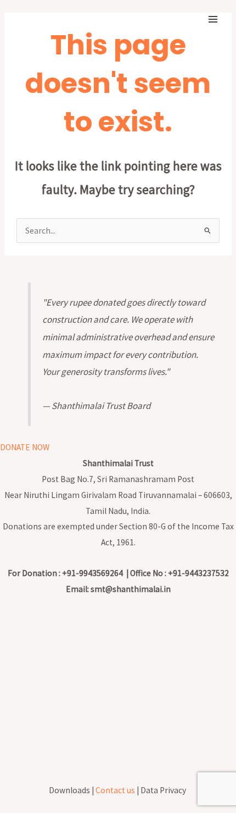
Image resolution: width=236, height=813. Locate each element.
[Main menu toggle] (213, 19)
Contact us (115, 790)
